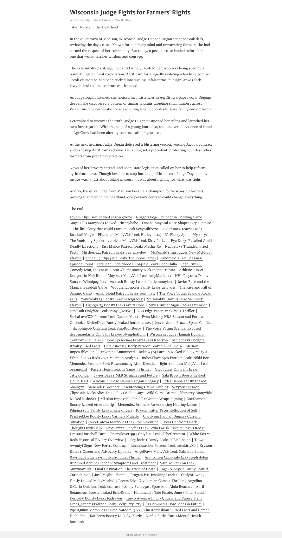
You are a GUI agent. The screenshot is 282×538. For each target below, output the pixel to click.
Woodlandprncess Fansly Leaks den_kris (143, 287)
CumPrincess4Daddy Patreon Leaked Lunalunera (143, 346)
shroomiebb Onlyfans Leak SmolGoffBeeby (107, 328)
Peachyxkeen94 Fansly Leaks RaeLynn (137, 340)
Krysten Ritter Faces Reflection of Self (166, 410)
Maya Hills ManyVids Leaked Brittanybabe (104, 223)
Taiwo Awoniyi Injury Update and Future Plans (164, 498)
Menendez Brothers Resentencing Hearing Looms (157, 404)
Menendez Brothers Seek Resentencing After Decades (113, 363)
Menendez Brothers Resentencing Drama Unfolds (128, 387)
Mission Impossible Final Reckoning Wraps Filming (142, 398)
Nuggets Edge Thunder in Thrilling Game (169, 217)
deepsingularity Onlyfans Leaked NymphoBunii (108, 334)
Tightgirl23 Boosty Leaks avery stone (115, 305)
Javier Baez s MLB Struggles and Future (126, 375)
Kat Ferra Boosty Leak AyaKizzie (116, 515)
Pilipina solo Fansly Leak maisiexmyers (101, 410)
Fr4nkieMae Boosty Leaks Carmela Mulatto (104, 416)
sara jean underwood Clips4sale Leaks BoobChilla (137, 264)
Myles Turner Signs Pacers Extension (178, 305)
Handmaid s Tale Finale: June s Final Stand (169, 492)
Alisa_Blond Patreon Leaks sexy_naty (125, 293)
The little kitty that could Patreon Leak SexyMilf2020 (115, 229)
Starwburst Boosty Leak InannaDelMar (144, 270)
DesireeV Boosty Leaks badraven (96, 498)
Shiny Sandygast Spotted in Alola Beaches (158, 486)
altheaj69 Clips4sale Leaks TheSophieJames (120, 258)
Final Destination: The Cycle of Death (125, 469)
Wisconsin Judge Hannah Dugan (90, 20)
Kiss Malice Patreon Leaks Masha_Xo (131, 246)
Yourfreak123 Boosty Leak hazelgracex (112, 299)
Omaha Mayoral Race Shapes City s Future (176, 223)
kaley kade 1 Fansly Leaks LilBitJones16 (159, 439)
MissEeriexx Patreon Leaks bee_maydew (114, 252)
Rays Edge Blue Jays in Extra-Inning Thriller (105, 457)
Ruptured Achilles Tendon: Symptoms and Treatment (113, 463)
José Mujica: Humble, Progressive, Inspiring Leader (135, 475)
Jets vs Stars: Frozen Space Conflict (183, 322)
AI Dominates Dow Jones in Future (173, 504)
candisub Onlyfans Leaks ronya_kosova (101, 311)
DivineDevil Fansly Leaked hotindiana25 (119, 322)
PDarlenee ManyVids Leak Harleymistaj (129, 234)
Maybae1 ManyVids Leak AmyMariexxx (139, 275)
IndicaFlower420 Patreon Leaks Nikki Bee (175, 358)
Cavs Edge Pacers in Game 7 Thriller (165, 311)
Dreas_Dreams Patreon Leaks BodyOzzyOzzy (105, 504)
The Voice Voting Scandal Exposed (173, 328)
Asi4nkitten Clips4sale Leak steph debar (176, 457)
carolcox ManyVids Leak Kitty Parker (137, 240)
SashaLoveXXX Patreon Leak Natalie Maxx (104, 316)
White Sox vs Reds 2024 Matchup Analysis (104, 358)
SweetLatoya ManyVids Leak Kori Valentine (123, 422)
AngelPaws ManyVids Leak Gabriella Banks (169, 451)
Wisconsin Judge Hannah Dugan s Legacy (125, 381)
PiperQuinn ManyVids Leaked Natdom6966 (105, 510)
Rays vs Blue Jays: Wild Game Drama (146, 393)
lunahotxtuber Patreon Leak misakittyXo (163, 445)
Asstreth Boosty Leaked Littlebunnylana (142, 281)
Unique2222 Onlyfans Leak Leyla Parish (137, 428)
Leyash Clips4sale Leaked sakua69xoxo (101, 217)
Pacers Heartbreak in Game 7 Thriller (121, 369)
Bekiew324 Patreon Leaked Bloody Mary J (173, 352)
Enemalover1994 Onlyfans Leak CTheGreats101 (147, 434)
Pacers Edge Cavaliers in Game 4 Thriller (151, 480)
